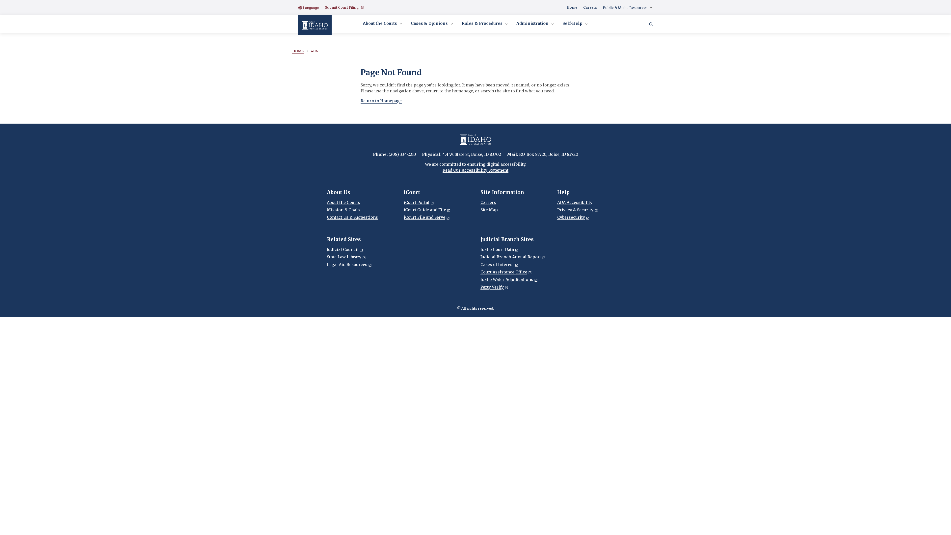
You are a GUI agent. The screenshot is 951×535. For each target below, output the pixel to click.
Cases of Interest (497, 264)
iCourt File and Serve (424, 217)
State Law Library (344, 256)
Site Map (489, 209)
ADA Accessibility (574, 202)
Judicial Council (343, 249)
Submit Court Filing (342, 7)
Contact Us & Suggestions (352, 217)
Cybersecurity (571, 217)
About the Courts (380, 23)
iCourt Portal (416, 202)
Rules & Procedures (482, 23)
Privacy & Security (575, 209)
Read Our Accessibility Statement (475, 170)
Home (572, 7)
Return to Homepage (381, 100)
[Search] (651, 24)
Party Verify (492, 287)
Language (310, 8)
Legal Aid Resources (347, 264)
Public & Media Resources (625, 7)
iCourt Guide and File (425, 209)
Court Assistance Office (503, 271)
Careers (590, 7)
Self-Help (572, 23)
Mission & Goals (343, 209)
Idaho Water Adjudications (506, 279)
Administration (532, 23)
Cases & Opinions (429, 23)
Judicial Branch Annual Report (510, 256)
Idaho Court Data (497, 249)
